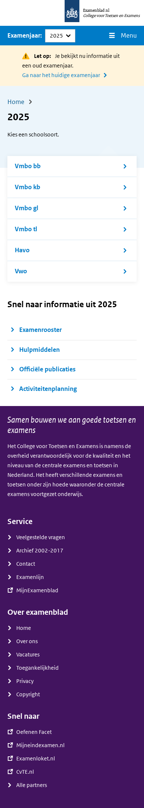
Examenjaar (23, 35)
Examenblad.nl (96, 10)
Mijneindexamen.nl (40, 745)
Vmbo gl (26, 208)
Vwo (21, 271)
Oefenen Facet (34, 732)
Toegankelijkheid (37, 668)
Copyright (28, 694)
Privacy (25, 681)
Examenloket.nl (35, 758)
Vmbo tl (26, 229)
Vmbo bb (28, 166)
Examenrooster (40, 330)
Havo (22, 250)
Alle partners (31, 785)
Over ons (27, 641)
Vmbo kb (27, 187)
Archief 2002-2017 (40, 550)
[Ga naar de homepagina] (72, 13)
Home (23, 628)
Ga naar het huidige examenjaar (61, 75)
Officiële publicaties (48, 369)
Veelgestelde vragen (40, 537)
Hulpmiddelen (39, 350)
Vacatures (28, 654)
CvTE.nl (25, 772)
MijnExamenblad (37, 590)
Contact (25, 564)
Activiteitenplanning (48, 389)
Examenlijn (30, 577)
